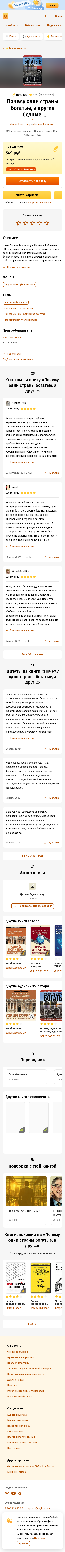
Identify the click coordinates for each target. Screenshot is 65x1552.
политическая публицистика (20, 319)
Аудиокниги (33, 36)
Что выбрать (10, 25)
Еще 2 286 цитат (32, 856)
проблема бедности (15, 302)
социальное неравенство (19, 308)
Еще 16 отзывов (32, 654)
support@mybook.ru (38, 1508)
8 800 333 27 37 (14, 1508)
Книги (12, 36)
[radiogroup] (32, 223)
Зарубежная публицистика (19, 284)
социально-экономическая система (24, 314)
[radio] (18, 223)
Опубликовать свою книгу (18, 359)
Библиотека (32, 25)
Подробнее (39, 1538)
